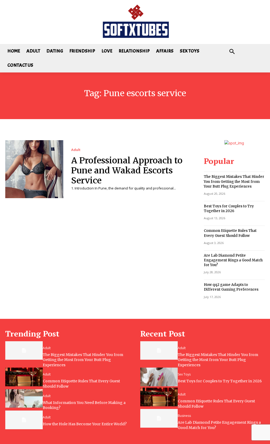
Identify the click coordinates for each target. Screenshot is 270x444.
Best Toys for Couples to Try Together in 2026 (229, 208)
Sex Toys (184, 374)
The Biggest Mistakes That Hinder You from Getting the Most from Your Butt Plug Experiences (234, 181)
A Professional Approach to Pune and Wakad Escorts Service (126, 170)
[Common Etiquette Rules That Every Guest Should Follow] (24, 377)
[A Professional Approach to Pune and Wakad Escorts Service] (34, 169)
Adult (75, 150)
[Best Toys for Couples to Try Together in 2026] (159, 377)
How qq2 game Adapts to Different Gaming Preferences (231, 287)
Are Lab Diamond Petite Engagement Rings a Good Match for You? (233, 260)
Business (184, 415)
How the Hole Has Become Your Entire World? (85, 424)
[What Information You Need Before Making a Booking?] (24, 398)
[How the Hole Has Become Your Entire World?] (24, 420)
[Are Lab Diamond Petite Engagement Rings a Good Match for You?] (159, 418)
